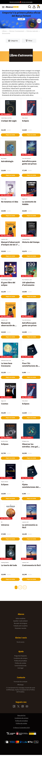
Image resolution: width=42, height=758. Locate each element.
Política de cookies (20, 663)
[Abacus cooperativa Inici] (13, 8)
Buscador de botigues (20, 623)
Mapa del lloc (21, 715)
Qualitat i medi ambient (20, 621)
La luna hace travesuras (6, 364)
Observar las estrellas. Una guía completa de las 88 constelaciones (30, 448)
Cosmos (4, 403)
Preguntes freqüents (20, 656)
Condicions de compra (20, 658)
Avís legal (20, 668)
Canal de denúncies (20, 666)
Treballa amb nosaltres (20, 626)
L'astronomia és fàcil (31, 565)
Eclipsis (25, 120)
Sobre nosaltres (20, 619)
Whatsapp (20, 685)
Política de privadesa (20, 661)
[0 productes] (38, 8)
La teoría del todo (9, 565)
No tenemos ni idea (9, 201)
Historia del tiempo (30, 242)
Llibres (4, 31)
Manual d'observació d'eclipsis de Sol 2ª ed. (10, 245)
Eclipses (25, 403)
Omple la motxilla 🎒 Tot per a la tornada (21, 2)
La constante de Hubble (29, 203)
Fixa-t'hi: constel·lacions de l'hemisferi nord (30, 366)
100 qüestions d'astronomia (28, 284)
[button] (34, 7)
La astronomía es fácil (30, 526)
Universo (5, 525)
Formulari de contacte (20, 682)
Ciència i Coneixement (16, 31)
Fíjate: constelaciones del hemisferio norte (30, 487)
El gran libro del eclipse (8, 284)
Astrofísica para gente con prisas (29, 162)
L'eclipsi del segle (9, 120)
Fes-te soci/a (20, 642)
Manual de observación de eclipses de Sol (8, 325)
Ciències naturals (32, 31)
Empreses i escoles (20, 628)
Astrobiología (7, 161)
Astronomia (6, 33)
